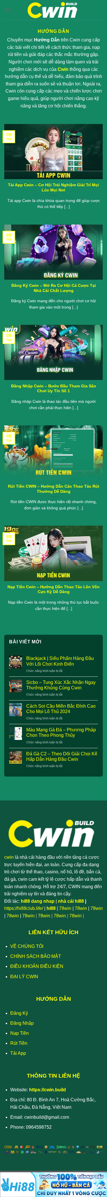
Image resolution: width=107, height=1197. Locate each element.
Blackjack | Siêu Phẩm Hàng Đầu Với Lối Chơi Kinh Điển (60, 661)
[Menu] (7, 10)
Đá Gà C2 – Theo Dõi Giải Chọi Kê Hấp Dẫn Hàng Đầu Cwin (61, 756)
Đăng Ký (19, 1013)
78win (65, 908)
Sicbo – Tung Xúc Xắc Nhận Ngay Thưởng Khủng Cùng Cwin (61, 685)
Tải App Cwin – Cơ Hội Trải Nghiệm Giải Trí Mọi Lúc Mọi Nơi (53, 187)
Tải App (18, 1053)
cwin (9, 857)
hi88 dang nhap (37, 901)
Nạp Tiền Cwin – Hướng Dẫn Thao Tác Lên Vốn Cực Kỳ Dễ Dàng (53, 589)
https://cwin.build (47, 1089)
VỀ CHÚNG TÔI (26, 946)
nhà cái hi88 (71, 901)
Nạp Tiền (19, 1033)
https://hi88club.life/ (23, 908)
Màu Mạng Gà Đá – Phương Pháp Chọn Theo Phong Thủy (61, 732)
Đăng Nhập (22, 1023)
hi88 (51, 908)
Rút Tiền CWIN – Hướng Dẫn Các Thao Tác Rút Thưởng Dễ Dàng (53, 489)
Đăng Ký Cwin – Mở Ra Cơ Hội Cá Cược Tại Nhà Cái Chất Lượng (53, 288)
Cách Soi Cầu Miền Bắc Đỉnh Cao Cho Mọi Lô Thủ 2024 (61, 709)
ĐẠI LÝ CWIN (24, 976)
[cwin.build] (53, 10)
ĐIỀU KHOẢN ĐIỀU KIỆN (36, 966)
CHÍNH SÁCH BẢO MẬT (35, 956)
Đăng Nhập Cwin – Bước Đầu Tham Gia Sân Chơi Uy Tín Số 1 (53, 388)
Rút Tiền (18, 1043)
